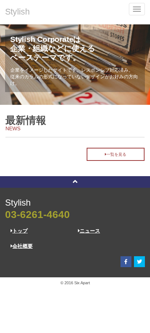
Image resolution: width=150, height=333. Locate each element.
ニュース (90, 231)
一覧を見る (116, 154)
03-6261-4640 (37, 214)
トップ (20, 231)
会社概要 (22, 246)
